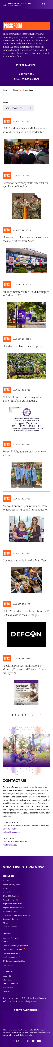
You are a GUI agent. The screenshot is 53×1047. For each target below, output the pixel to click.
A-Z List (5, 880)
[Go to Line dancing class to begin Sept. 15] (26, 357)
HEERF (5, 888)
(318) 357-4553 (9, 828)
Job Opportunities (10, 957)
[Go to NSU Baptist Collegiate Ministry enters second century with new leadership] (26, 141)
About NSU (7, 976)
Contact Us (25, 74)
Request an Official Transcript (14, 907)
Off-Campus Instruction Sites (14, 961)
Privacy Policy (28, 1035)
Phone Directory (9, 900)
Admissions (7, 980)
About (15, 90)
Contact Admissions (25, 1010)
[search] (43, 4)
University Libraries (10, 919)
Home (5, 90)
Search (5, 102)
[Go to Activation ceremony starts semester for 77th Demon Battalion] (26, 195)
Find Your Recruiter (10, 983)
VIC (4, 923)
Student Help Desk (10, 911)
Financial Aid (8, 987)
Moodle (5, 892)
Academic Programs (10, 938)
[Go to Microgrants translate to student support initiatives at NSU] (26, 304)
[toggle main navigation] (48, 4)
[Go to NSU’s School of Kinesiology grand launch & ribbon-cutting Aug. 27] (26, 410)
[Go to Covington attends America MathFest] (26, 571)
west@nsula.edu (10, 844)
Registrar (6, 991)
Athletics (6, 941)
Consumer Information (11, 953)
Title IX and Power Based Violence (16, 915)
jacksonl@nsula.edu (11, 832)
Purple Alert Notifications (12, 903)
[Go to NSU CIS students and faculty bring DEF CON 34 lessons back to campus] (26, 624)
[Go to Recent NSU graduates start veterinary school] (26, 464)
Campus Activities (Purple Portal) (15, 945)
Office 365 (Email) (9, 896)
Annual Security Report (12, 884)
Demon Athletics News (26, 79)
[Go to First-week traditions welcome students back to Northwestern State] (26, 250)
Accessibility (18, 1035)
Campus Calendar (26, 65)
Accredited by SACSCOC (20, 1032)
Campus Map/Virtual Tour (12, 949)
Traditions (6, 965)
